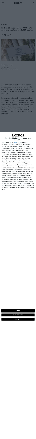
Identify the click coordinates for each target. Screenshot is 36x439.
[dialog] (18, 285)
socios (15, 142)
